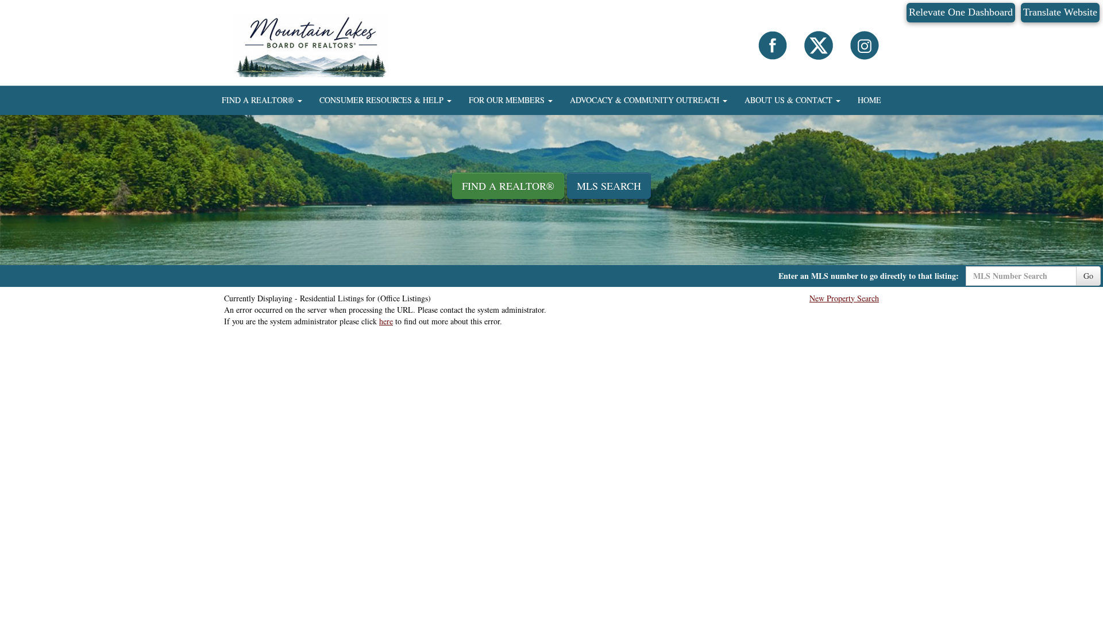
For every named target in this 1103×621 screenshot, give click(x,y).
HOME (869, 99)
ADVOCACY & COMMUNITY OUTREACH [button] (646, 99)
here (386, 321)
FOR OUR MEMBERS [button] (508, 99)
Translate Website (1060, 12)
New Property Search (844, 298)
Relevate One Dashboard (961, 12)
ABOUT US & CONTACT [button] (790, 99)
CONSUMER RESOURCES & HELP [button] (382, 99)
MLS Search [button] (609, 186)
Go (1088, 275)
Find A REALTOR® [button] (508, 186)
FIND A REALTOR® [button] (259, 99)
